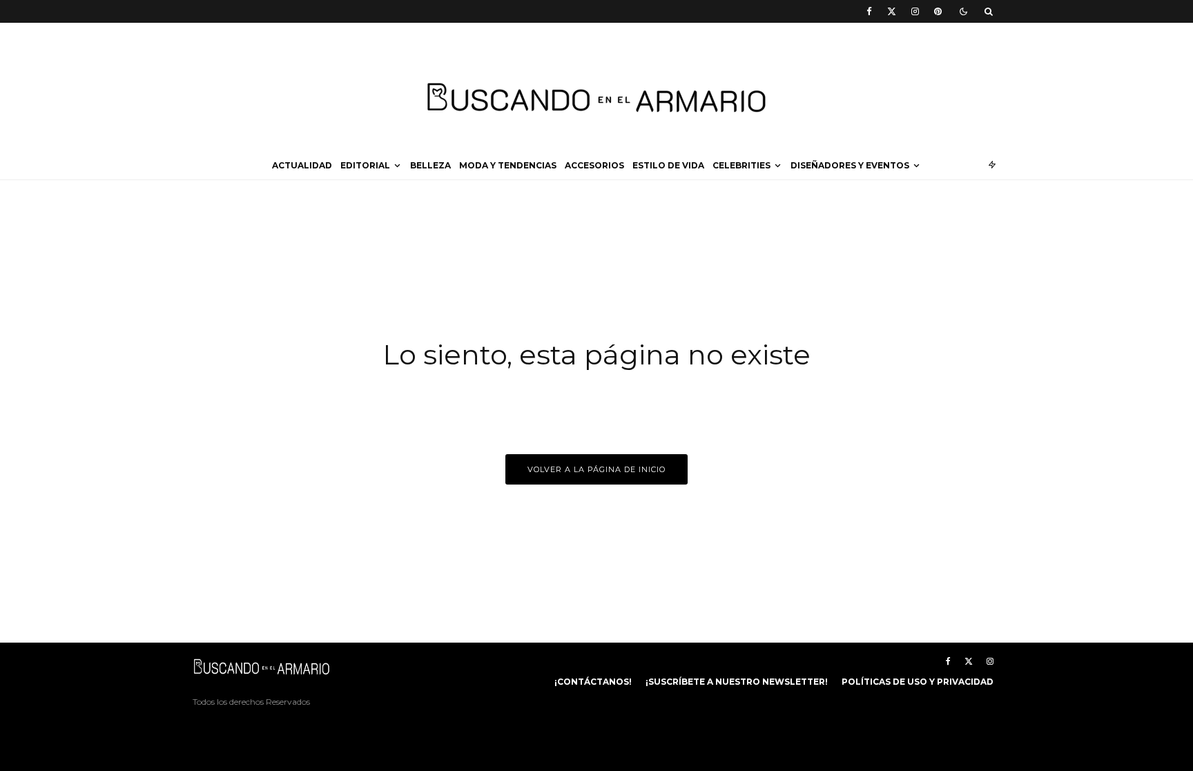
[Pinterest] (938, 11)
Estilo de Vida (668, 165)
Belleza (430, 165)
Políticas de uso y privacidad (917, 681)
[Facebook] (869, 11)
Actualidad (302, 165)
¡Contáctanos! (593, 681)
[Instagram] (915, 11)
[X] (892, 11)
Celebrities (741, 165)
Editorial (365, 165)
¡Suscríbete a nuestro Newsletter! (737, 681)
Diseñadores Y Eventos (850, 165)
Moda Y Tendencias (507, 165)
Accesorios (594, 165)
